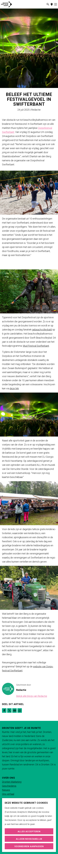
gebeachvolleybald (42, 329)
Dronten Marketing (11, 781)
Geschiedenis (9, 785)
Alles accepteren (29, 831)
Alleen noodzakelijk (29, 839)
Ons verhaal (8, 794)
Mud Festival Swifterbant (36, 345)
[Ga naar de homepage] (9, 4)
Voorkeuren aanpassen (29, 846)
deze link (14, 388)
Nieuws (6, 790)
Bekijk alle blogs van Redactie (31, 696)
